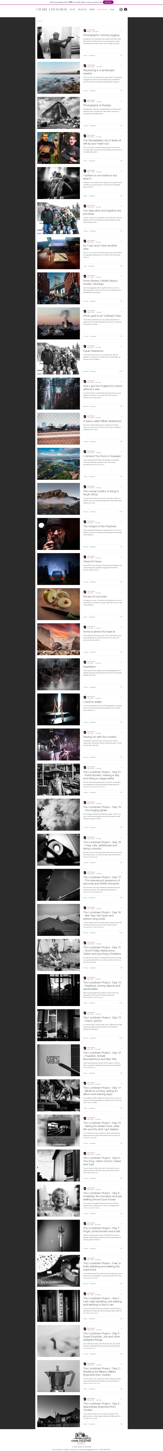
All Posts (40, 21)
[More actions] (122, 30)
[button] (82, 9)
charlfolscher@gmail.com (88, 1449)
